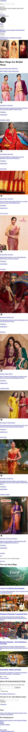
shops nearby (15, 71)
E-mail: (2, 700)
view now (2, 561)
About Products (9, 714)
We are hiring (14, 713)
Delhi (1, 30)
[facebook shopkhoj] (1, 707)
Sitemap (2, 723)
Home (1, 23)
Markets (6, 71)
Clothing (2, 37)
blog (1, 39)
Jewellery (7, 37)
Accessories (18, 37)
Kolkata (18, 30)
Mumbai (22, 30)
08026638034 (3, 114)
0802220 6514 (3, 208)
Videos (9, 713)
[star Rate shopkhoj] (1, 102)
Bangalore (13, 30)
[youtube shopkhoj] (11, 707)
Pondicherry (3, 31)
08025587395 (3, 163)
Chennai (8, 30)
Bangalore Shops (7, 68)
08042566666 (3, 489)
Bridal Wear (15, 68)
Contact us (2, 714)
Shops (9, 71)
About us (2, 713)
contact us (4, 39)
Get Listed (2, 14)
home (1, 68)
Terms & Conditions (5, 724)
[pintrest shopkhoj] (9, 707)
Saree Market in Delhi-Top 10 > (8, 693)
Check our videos (4, 678)
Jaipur (4, 30)
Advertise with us (22, 713)
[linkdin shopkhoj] (6, 707)
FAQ (6, 713)
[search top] (1, 13)
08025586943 (3, 264)
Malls (1, 71)
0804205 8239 (3, 383)
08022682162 (3, 326)
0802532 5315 (3, 432)
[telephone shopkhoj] (3, 112)
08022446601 (3, 548)
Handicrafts (12, 37)
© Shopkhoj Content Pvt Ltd (7, 731)
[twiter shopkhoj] (14, 707)
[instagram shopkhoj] (4, 707)
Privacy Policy (3, 730)
